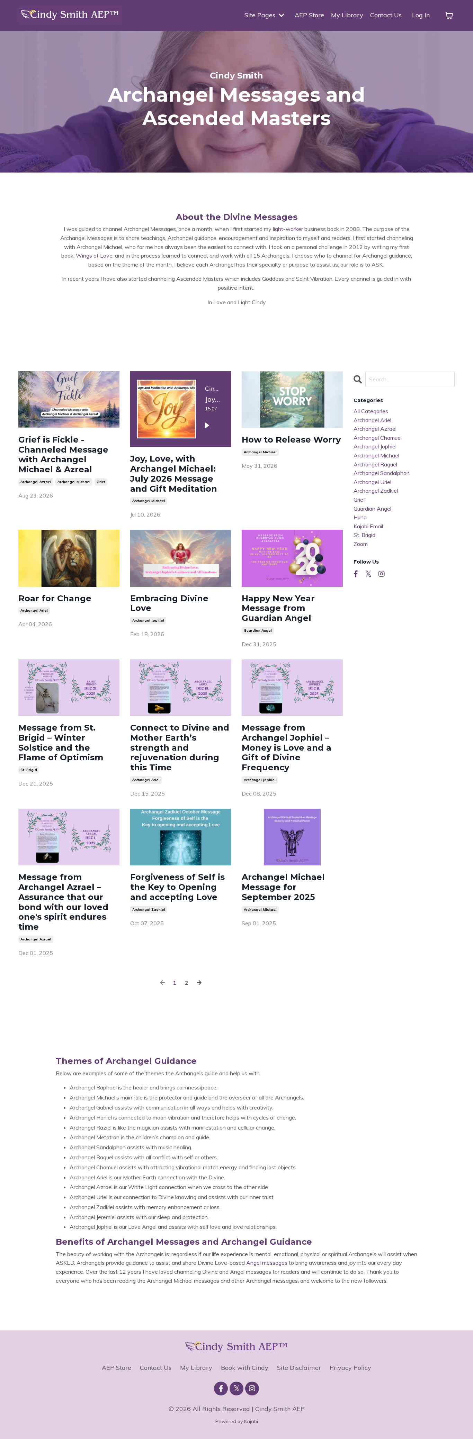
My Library (347, 15)
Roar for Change (54, 598)
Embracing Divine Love (169, 603)
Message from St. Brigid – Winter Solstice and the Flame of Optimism (60, 742)
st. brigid (28, 770)
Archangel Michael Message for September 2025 (283, 887)
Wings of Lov (92, 255)
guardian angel (258, 630)
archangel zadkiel (148, 909)
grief (101, 482)
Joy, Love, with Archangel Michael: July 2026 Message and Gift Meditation (173, 473)
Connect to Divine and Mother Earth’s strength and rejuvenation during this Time (179, 747)
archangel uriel (372, 482)
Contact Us (386, 15)
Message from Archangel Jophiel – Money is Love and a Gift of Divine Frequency (286, 747)
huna (360, 517)
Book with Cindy (244, 1368)
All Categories (371, 411)
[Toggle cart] (449, 15)
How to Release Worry (291, 440)
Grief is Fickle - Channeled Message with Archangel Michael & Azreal (63, 454)
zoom (361, 543)
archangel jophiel (148, 620)
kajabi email (368, 526)
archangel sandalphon (382, 473)
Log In (421, 15)
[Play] (206, 426)
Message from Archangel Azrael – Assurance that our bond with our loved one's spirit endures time (63, 902)
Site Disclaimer (299, 1368)
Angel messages (266, 1262)
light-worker (288, 228)
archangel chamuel (378, 437)
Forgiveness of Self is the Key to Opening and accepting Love (177, 887)
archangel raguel (375, 464)
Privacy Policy (350, 1368)
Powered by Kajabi (236, 1421)
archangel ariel (34, 610)
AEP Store (309, 15)
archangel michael (73, 482)
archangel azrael (35, 482)
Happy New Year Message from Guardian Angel (278, 608)
